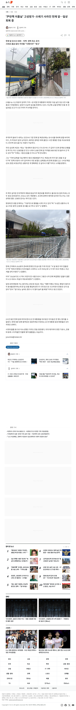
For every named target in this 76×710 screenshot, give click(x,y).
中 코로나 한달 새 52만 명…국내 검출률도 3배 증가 (18, 375)
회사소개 (21, 688)
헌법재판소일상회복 (12, 347)
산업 (9, 669)
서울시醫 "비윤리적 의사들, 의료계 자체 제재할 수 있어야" (49, 375)
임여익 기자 (22, 28)
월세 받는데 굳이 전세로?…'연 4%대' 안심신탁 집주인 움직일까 (52, 578)
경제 (47, 659)
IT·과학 (47, 669)
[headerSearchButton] (62, 2)
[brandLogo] (9, 2)
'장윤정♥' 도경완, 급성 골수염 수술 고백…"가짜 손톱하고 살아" (20, 569)
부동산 (28, 669)
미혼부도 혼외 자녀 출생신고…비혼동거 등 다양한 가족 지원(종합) (27, 431)
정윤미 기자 (12, 28)
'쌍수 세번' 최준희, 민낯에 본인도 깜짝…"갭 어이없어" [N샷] (20, 586)
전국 (9, 664)
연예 (7, 596)
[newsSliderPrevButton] (64, 546)
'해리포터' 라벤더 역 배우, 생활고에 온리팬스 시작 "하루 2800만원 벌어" (19, 552)
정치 (9, 659)
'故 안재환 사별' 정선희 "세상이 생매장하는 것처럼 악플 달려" (20, 561)
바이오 (66, 669)
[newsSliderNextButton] (68, 546)
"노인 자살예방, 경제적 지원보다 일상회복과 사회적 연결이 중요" (27, 437)
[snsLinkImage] (62, 705)
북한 (47, 664)
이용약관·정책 (45, 688)
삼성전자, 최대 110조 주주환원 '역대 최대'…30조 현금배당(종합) (49, 361)
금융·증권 (66, 664)
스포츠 (8, 628)
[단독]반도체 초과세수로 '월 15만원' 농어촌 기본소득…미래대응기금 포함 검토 (52, 561)
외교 (28, 664)
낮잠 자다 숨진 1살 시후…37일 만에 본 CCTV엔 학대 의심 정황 (52, 569)
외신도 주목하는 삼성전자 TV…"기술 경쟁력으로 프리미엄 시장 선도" (18, 361)
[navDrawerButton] (68, 2)
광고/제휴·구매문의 (32, 688)
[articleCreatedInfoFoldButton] (24, 31)
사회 (7, 12)
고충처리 (54, 688)
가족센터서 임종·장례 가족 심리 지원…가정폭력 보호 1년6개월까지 (28, 434)
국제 (66, 659)
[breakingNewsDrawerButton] (65, 2)
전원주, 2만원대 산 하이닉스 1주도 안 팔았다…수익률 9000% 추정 (20, 578)
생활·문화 (9, 674)
